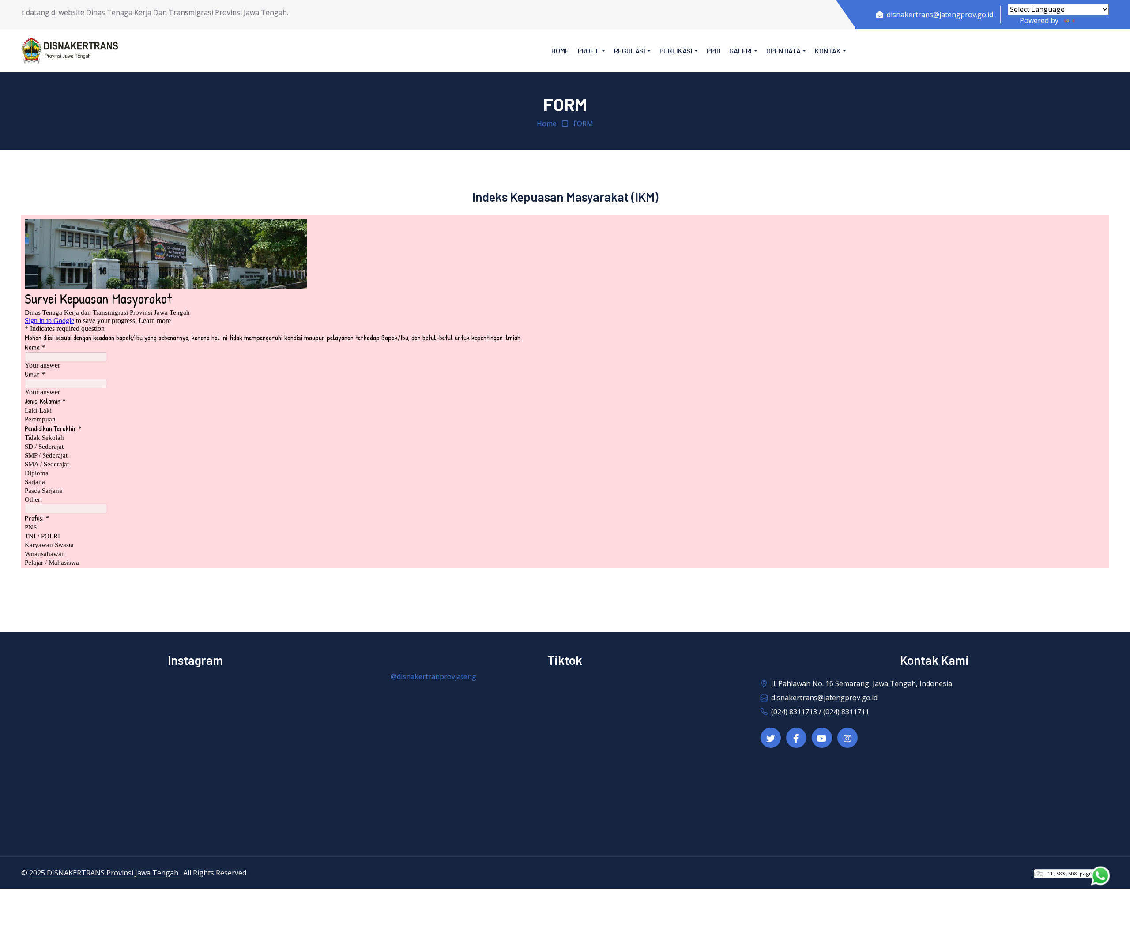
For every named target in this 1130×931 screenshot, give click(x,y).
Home (560, 50)
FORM (583, 123)
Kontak (828, 50)
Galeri (740, 50)
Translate (1093, 20)
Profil (589, 50)
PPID (713, 50)
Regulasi (629, 50)
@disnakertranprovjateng (433, 676)
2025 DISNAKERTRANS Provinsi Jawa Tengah (104, 873)
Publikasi (676, 50)
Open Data (783, 50)
